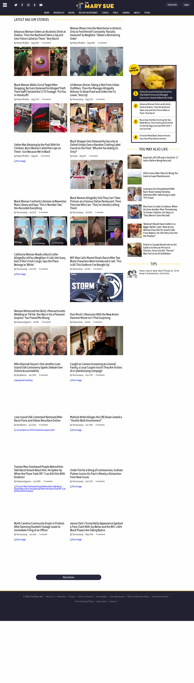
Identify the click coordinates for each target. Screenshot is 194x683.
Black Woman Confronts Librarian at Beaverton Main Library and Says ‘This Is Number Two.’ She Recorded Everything (40, 204)
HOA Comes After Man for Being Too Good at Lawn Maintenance (160, 175)
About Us (50, 596)
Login (186, 4)
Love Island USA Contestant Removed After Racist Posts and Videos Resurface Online (38, 418)
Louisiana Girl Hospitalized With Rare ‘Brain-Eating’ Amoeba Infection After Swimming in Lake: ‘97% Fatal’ (159, 193)
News (46, 12)
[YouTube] (40, 7)
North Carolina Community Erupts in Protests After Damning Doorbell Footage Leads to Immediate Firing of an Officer (39, 526)
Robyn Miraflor (22, 43)
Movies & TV (59, 12)
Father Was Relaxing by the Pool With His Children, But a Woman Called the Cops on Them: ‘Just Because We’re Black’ (37, 148)
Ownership (101, 601)
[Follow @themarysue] (15, 7)
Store (147, 12)
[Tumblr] (34, 7)
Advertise (61, 596)
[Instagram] (28, 7)
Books (71, 12)
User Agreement (117, 596)
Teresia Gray (77, 269)
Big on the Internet (88, 12)
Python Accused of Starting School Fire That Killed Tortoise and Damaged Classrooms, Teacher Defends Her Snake (156, 94)
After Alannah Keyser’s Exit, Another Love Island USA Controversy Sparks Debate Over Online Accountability (38, 367)
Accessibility (101, 596)
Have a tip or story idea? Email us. (156, 271)
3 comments (93, 156)
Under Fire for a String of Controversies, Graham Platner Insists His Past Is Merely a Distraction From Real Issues (96, 473)
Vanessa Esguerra (23, 322)
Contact (112, 601)
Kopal (74, 156)
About (137, 12)
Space (115, 12)
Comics (105, 12)
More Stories (68, 577)
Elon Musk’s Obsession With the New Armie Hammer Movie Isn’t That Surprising (94, 316)
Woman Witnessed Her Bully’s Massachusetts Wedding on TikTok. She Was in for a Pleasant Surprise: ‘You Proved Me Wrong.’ (39, 314)
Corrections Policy (160, 596)
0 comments (46, 43)
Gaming (126, 12)
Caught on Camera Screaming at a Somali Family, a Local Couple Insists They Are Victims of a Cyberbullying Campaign (96, 367)
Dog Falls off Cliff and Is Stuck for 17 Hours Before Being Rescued (160, 159)
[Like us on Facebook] (22, 7)
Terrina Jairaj (77, 99)
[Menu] (5, 5)
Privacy (72, 596)
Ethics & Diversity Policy (138, 596)
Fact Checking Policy (84, 601)
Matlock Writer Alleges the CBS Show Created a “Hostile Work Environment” (96, 418)
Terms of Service (85, 596)
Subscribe (172, 4)
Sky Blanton (21, 375)
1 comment (99, 212)
